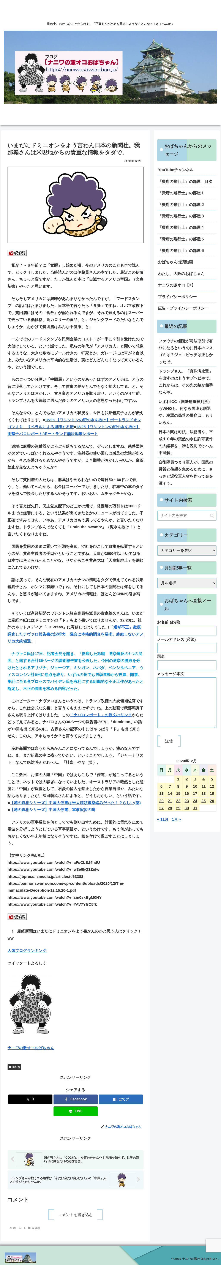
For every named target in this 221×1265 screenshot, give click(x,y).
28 (170, 808)
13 (161, 793)
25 (203, 801)
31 (195, 808)
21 (170, 801)
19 (212, 793)
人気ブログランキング (27, 950)
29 (178, 808)
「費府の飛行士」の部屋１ (181, 193)
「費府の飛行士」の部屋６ (181, 250)
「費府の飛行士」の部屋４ (181, 227)
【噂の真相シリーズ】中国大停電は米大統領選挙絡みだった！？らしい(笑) (75, 803)
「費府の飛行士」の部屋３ (181, 216)
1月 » (176, 819)
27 (161, 808)
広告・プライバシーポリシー (183, 308)
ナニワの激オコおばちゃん (31, 1048)
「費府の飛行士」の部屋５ (181, 239)
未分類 (16, 1066)
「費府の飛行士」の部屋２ (181, 204)
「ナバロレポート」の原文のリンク (101, 715)
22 (178, 801)
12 (212, 786)
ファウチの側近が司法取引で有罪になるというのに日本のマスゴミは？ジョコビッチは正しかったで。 (186, 351)
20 (161, 801)
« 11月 (163, 819)
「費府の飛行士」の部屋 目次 (185, 181)
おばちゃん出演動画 (175, 262)
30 (187, 808)
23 (187, 801)
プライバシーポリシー (177, 297)
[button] (212, 515)
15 (178, 793)
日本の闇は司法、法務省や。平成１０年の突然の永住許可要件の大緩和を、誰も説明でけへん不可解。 (186, 442)
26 (212, 801)
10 (195, 786)
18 (203, 793)
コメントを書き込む (75, 1215)
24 (195, 801)
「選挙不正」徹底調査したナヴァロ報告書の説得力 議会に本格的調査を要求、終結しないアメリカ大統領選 (76, 634)
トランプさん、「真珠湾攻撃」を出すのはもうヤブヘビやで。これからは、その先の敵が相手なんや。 (186, 381)
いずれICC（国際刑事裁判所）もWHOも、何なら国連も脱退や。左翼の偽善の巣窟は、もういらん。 (186, 412)
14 (170, 793)
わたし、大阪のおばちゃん (181, 273)
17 (195, 793)
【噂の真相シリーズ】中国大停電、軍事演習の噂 (52, 810)
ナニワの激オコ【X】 (177, 285)
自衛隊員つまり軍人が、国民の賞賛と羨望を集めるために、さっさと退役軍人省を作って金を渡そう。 (186, 472)
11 (204, 786)
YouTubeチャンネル (176, 170)
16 (187, 793)
